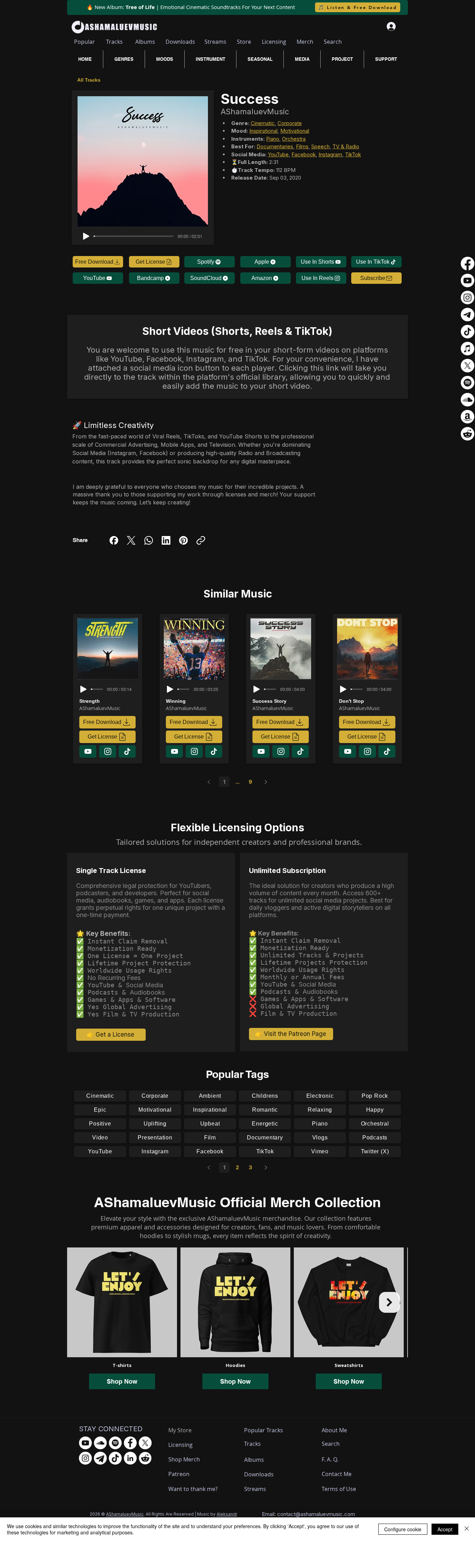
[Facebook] (114, 540)
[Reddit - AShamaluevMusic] (145, 1458)
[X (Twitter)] (131, 540)
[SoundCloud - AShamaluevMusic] (100, 1442)
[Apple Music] (467, 348)
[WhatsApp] (148, 540)
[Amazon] (467, 416)
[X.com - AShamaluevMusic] (145, 1442)
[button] (376, 278)
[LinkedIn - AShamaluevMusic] (130, 1458)
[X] (467, 365)
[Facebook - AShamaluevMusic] (130, 1442)
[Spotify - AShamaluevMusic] (115, 1442)
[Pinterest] (183, 540)
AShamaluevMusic (125, 1514)
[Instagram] (467, 297)
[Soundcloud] (467, 399)
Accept (444, 1529)
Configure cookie (402, 1529)
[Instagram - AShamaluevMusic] (85, 1458)
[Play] (86, 236)
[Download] (87, 751)
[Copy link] (200, 540)
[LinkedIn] (166, 540)
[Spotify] (467, 382)
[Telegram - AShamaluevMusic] (100, 1458)
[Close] (466, 1529)
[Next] (266, 782)
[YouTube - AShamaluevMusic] (85, 1442)
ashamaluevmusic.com (327, 1514)
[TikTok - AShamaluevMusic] (115, 1458)
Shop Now (122, 1381)
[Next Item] (389, 1302)
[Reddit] (467, 433)
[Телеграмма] (467, 314)
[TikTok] (467, 331)
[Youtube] (467, 280)
